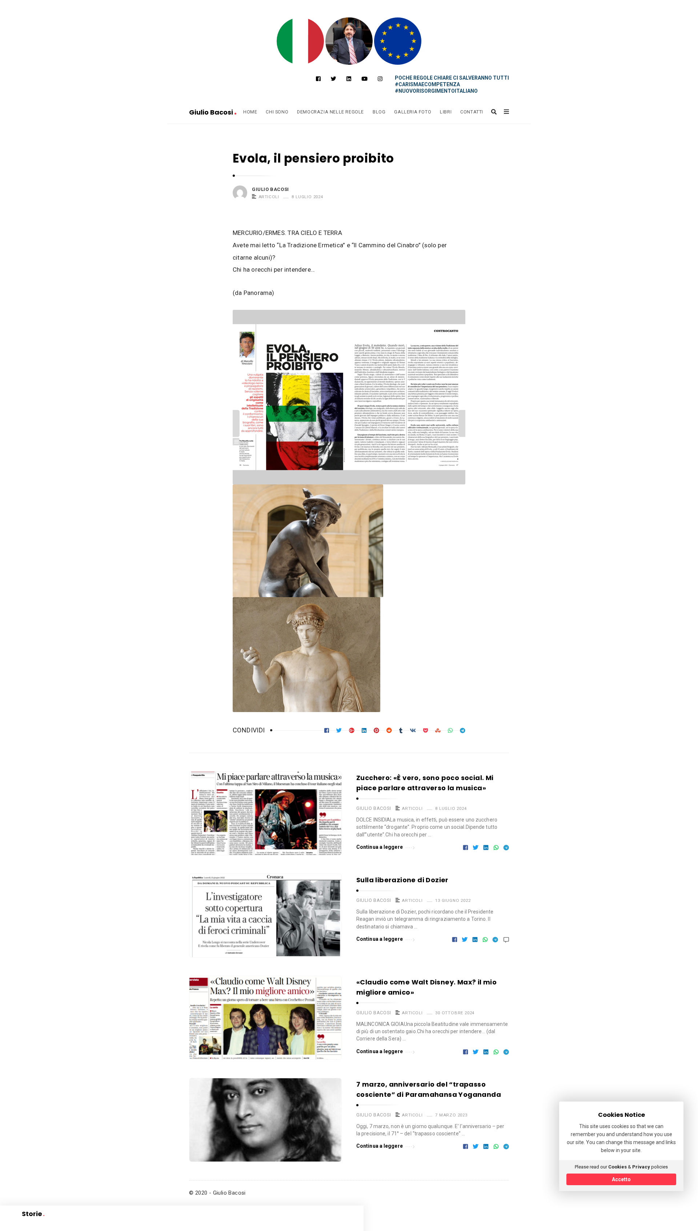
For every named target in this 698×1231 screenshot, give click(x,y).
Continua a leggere (379, 847)
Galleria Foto (412, 112)
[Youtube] (364, 79)
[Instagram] (380, 79)
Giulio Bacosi (211, 112)
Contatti (471, 112)
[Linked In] (348, 79)
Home (250, 112)
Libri (446, 112)
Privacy (641, 1167)
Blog (379, 112)
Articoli (268, 196)
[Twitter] (333, 79)
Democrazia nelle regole (330, 112)
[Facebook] (318, 79)
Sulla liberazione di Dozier (402, 879)
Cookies (617, 1167)
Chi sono (277, 112)
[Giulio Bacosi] (300, 41)
